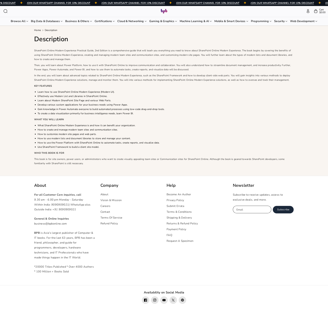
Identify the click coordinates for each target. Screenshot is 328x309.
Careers (105, 206)
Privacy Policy (175, 200)
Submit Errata (175, 206)
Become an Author (179, 194)
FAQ (169, 235)
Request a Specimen (180, 241)
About (40, 185)
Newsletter (243, 185)
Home (37, 30)
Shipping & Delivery (179, 218)
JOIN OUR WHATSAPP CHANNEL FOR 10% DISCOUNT (58, 3)
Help (171, 185)
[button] (5, 11)
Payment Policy (176, 229)
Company (109, 185)
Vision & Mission (111, 200)
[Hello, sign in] (308, 11)
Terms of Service (111, 218)
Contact (105, 212)
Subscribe (283, 209)
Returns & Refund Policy (182, 223)
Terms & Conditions (179, 212)
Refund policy (109, 223)
